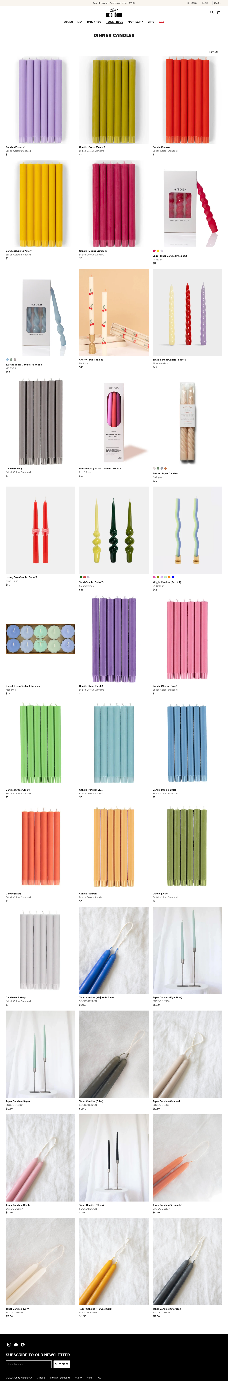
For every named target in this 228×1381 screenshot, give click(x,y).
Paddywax (158, 477)
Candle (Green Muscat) (92, 147)
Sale (161, 22)
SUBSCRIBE (61, 1364)
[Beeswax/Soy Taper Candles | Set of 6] (114, 421)
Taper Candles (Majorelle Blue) (96, 997)
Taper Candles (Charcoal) (167, 1309)
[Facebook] (16, 1344)
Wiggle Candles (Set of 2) (167, 582)
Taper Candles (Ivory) (17, 1309)
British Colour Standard (18, 151)
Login (205, 3)
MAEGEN (158, 259)
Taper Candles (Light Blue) (167, 997)
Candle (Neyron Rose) (165, 686)
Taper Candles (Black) (91, 1205)
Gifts (151, 22)
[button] (212, 12)
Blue (172, 577)
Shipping (40, 1377)
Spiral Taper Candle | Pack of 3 (170, 256)
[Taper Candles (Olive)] (114, 1054)
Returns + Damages (60, 1377)
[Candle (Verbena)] (40, 100)
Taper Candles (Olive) (91, 1101)
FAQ (99, 1377)
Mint (165, 577)
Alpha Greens (80, 577)
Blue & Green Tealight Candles (23, 686)
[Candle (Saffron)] (114, 846)
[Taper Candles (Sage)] (40, 1054)
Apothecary (135, 22)
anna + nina (12, 581)
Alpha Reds (84, 577)
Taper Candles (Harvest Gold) (95, 1309)
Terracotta (165, 468)
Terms (89, 1377)
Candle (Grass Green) (18, 790)
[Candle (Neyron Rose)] (187, 639)
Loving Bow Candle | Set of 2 (22, 577)
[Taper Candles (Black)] (114, 1158)
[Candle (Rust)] (40, 846)
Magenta (154, 250)
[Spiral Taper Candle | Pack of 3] (187, 203)
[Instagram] (9, 1344)
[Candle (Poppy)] (187, 100)
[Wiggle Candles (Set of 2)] (187, 530)
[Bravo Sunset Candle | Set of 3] (187, 312)
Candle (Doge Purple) (91, 686)
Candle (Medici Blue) (164, 790)
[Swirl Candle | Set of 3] (114, 530)
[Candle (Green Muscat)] (114, 100)
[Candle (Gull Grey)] (40, 950)
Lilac (161, 250)
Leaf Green (11, 359)
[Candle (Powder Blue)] (114, 742)
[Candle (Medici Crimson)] (114, 203)
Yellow (158, 250)
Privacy (78, 1377)
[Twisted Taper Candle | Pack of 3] (40, 312)
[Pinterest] (22, 1344)
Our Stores (192, 3)
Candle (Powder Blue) (91, 790)
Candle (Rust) (13, 893)
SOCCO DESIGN (88, 1001)
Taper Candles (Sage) (18, 1101)
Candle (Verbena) (15, 147)
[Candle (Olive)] (187, 846)
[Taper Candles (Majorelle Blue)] (114, 950)
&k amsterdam (160, 363)
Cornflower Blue (7, 359)
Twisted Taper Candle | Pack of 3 (24, 364)
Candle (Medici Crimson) (93, 251)
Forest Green (158, 468)
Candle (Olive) (160, 893)
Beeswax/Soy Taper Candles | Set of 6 (100, 468)
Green (158, 577)
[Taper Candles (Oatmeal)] (187, 1054)
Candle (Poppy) (161, 147)
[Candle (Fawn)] (40, 421)
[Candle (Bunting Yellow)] (40, 203)
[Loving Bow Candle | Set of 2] (40, 530)
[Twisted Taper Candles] (187, 421)
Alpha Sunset (88, 577)
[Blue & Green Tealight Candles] (40, 639)
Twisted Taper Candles (165, 473)
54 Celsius (158, 586)
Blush (154, 468)
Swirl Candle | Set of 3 (91, 582)
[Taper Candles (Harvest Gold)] (114, 1261)
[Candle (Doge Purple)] (114, 639)
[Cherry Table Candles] (114, 312)
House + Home (114, 22)
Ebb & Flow (85, 472)
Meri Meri (84, 363)
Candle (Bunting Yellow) (19, 251)
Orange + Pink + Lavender (154, 577)
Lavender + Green (161, 577)
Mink (14, 359)
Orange (169, 577)
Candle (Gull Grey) (16, 997)
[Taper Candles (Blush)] (40, 1158)
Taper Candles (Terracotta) (167, 1205)
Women (68, 22)
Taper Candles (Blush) (18, 1205)
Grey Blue (161, 468)
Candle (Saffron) (88, 893)
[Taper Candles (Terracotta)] (187, 1158)
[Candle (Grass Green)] (40, 742)
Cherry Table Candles (91, 359)
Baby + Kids (94, 22)
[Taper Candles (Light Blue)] (187, 950)
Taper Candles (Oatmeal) (167, 1101)
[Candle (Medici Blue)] (187, 742)
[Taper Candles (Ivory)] (40, 1261)
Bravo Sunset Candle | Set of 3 (169, 359)
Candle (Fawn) (14, 468)
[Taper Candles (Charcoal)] (187, 1261)
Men (80, 22)
